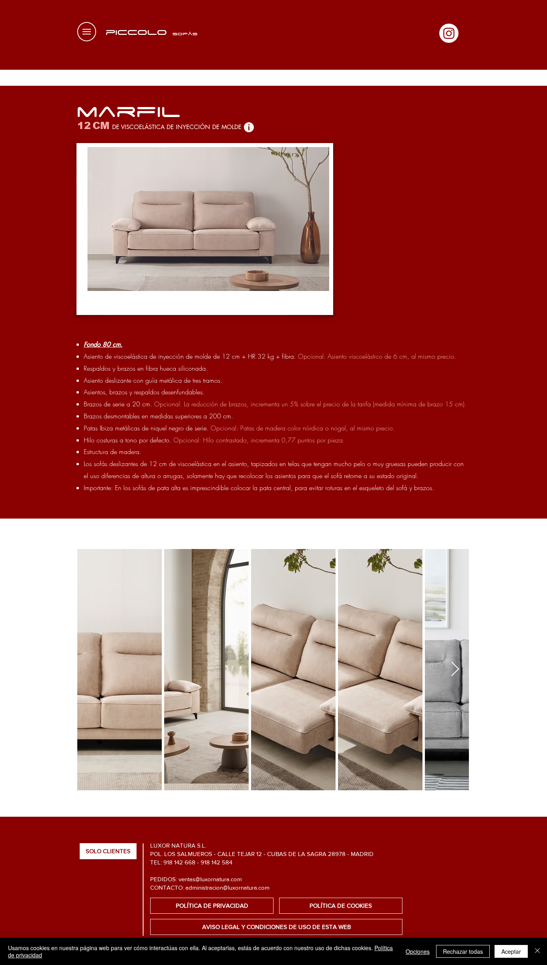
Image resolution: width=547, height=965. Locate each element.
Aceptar (511, 951)
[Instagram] (449, 33)
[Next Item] (455, 669)
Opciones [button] (418, 951)
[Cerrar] (537, 951)
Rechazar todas (463, 951)
